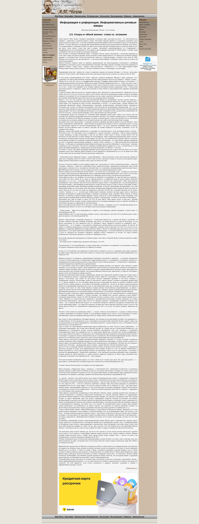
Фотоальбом (105, 16)
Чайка (141, 46)
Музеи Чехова (47, 46)
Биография (68, 16)
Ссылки (44, 52)
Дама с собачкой (144, 24)
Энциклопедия (138, 16)
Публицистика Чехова (49, 29)
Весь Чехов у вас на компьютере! (49, 84)
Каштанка (142, 32)
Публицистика (93, 16)
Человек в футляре (145, 49)
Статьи (44, 62)
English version (47, 60)
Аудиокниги (46, 43)
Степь (141, 41)
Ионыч (141, 29)
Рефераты (128, 16)
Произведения (80, 16)
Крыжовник (143, 34)
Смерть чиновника (145, 39)
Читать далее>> (132, 468)
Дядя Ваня (142, 27)
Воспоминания (117, 16)
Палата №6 (142, 37)
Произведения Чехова (49, 27)
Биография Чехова (48, 24)
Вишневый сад (144, 22)
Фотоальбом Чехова (48, 36)
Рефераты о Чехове (48, 41)
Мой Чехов (59, 16)
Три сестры (143, 44)
